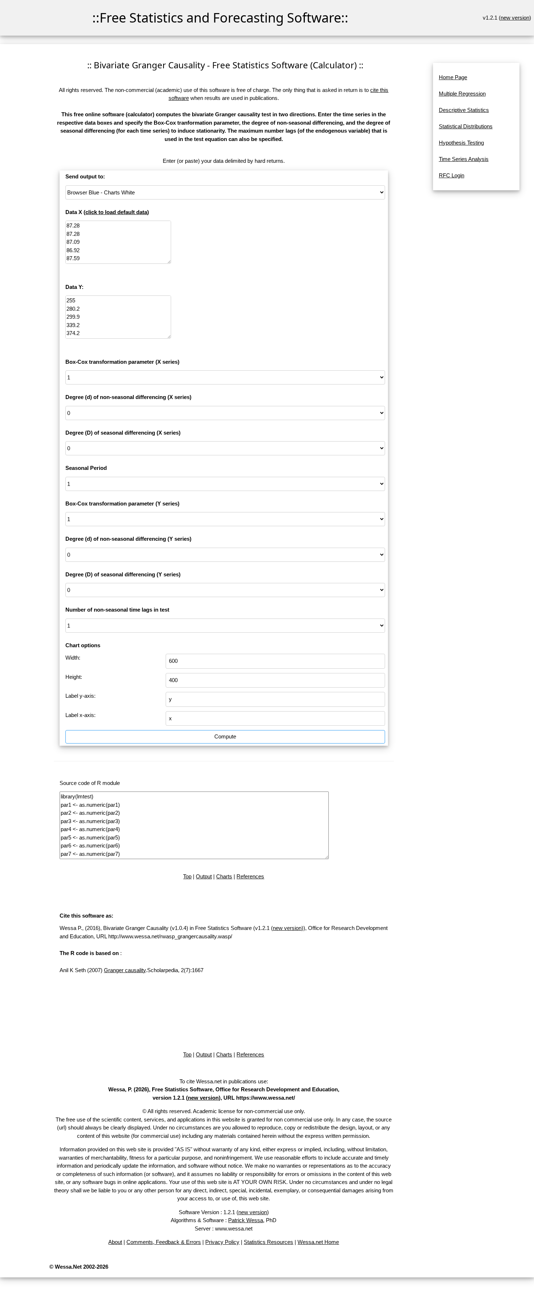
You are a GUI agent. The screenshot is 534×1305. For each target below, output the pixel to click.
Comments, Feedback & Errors (163, 1242)
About (115, 1242)
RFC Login (451, 175)
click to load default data (116, 212)
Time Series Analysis (464, 159)
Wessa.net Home (318, 1242)
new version (515, 18)
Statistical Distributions (466, 126)
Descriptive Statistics (464, 110)
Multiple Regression (462, 93)
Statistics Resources (268, 1242)
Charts (224, 876)
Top (187, 876)
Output (204, 876)
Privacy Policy (222, 1242)
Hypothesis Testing (461, 143)
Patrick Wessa (245, 1220)
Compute (225, 736)
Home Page (453, 77)
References (250, 876)
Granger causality (125, 970)
